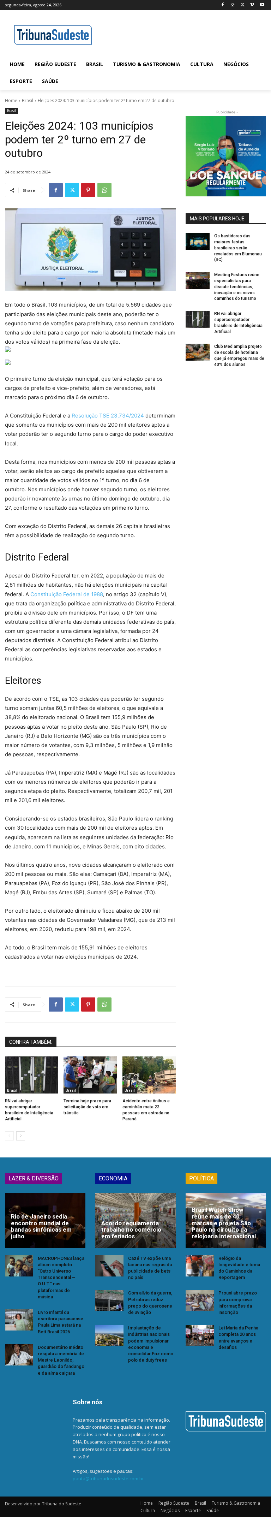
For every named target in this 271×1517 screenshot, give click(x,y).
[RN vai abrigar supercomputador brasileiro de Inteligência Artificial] (31, 1075)
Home (11, 100)
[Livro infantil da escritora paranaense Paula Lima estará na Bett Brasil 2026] (19, 1320)
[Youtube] (262, 5)
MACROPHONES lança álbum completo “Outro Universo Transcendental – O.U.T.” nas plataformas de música (61, 1277)
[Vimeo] (252, 5)
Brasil (27, 100)
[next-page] (20, 1135)
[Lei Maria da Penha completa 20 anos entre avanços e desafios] (200, 1335)
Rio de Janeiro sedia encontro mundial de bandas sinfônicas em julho (41, 1226)
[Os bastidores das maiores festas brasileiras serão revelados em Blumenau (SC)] (198, 241)
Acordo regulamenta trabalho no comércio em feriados (131, 1230)
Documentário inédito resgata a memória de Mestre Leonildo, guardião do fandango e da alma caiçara (61, 1360)
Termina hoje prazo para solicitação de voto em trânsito (87, 1106)
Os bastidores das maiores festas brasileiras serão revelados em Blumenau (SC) (238, 247)
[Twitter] (243, 5)
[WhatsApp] (104, 190)
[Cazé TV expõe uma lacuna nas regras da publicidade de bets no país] (109, 1265)
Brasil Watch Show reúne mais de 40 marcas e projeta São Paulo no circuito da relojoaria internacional (224, 1223)
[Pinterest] (88, 190)
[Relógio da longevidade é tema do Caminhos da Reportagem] (200, 1265)
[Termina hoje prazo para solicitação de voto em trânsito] (90, 1075)
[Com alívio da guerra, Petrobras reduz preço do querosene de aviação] (109, 1300)
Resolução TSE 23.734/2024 (108, 415)
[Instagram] (233, 5)
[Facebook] (223, 5)
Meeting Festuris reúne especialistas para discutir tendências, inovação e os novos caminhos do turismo (236, 286)
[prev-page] (9, 1135)
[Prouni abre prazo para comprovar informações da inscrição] (200, 1300)
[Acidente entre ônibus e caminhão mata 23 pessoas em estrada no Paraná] (149, 1075)
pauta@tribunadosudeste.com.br (108, 1478)
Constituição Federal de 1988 (66, 594)
